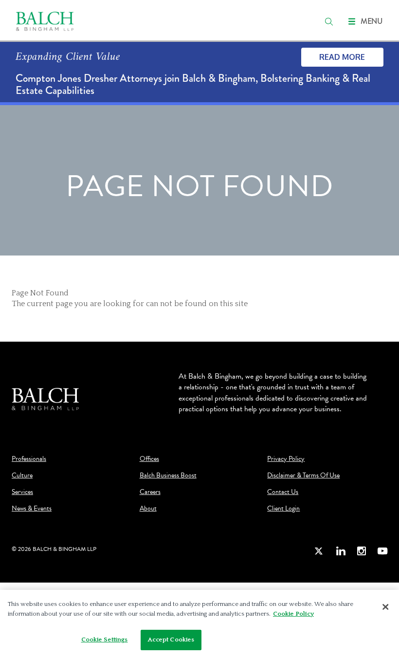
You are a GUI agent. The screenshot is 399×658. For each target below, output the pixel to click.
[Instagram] (361, 550)
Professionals (29, 459)
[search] (329, 21)
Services (22, 492)
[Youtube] (382, 550)
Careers (150, 492)
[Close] (385, 607)
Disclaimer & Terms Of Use (303, 475)
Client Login (283, 508)
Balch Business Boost (168, 475)
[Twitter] (319, 550)
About (148, 508)
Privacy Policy (286, 459)
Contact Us (282, 492)
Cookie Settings (104, 639)
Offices (149, 459)
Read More (342, 57)
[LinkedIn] (340, 550)
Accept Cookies (171, 639)
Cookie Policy (293, 613)
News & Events (32, 508)
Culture (22, 475)
